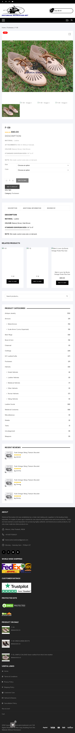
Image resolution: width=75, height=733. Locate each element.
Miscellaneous (10, 415)
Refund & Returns (10, 698)
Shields (7, 420)
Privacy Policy (8, 682)
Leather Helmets (13, 377)
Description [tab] (12, 208)
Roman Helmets (13, 393)
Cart (3, 714)
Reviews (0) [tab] (51, 208)
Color (6, 169)
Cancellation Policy (10, 703)
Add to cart (22, 180)
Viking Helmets (13, 399)
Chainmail (8, 345)
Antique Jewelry (10, 313)
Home (4, 27)
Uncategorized (10, 431)
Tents (7, 426)
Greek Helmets (13, 372)
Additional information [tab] (32, 208)
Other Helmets (13, 388)
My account (6, 709)
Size (6, 164)
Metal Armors (12, 324)
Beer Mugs (8, 335)
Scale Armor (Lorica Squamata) (18, 329)
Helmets (8, 367)
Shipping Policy (9, 687)
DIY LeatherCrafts (11, 356)
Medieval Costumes (11, 410)
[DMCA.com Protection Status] (37, 605)
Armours (8, 319)
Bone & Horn (9, 340)
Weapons (8, 436)
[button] (69, 34)
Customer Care (9, 693)
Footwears (10, 27)
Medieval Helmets (14, 383)
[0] (12, 724)
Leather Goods (10, 404)
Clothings (8, 351)
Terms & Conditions (10, 676)
